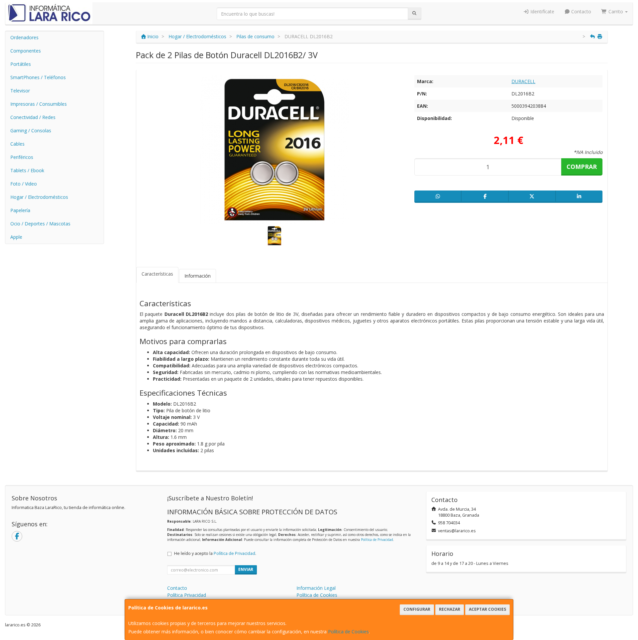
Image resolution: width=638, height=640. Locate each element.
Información (197, 276)
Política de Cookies (348, 631)
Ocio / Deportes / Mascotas (40, 223)
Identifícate (541, 11)
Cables (17, 144)
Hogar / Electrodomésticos (39, 197)
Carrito (615, 11)
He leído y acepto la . (215, 553)
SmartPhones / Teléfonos (38, 77)
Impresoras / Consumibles (38, 104)
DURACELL (523, 81)
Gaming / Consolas (30, 130)
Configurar (416, 609)
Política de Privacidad (377, 539)
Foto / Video (23, 184)
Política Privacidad (186, 595)
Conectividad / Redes (32, 117)
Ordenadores (24, 37)
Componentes (25, 51)
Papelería (20, 210)
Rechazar (449, 609)
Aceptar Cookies (487, 609)
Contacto (580, 11)
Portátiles (20, 64)
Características (157, 274)
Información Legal (316, 588)
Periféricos (21, 157)
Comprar (582, 167)
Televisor (20, 90)
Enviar (245, 569)
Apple (16, 237)
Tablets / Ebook (27, 170)
